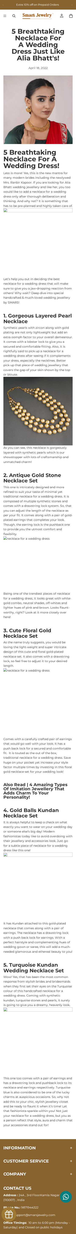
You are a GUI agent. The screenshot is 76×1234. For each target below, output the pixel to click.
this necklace (36, 448)
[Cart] (71, 15)
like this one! (21, 850)
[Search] (14, 15)
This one (9, 1078)
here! (7, 617)
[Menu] (5, 16)
